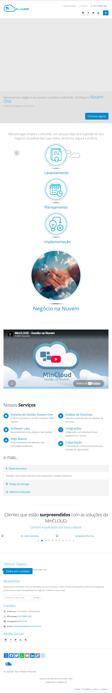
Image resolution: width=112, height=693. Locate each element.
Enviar (37, 597)
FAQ (95, 689)
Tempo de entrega (19, 484)
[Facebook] (88, 13)
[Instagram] (83, 13)
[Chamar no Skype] (25, 640)
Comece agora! (97, 116)
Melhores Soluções (19, 492)
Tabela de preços (17, 468)
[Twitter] (93, 13)
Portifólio (87, 689)
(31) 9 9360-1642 (100, 6)
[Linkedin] (98, 13)
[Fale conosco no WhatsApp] (102, 683)
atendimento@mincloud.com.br (27, 626)
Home (77, 689)
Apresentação (69, 6)
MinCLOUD (22, 621)
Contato (84, 6)
